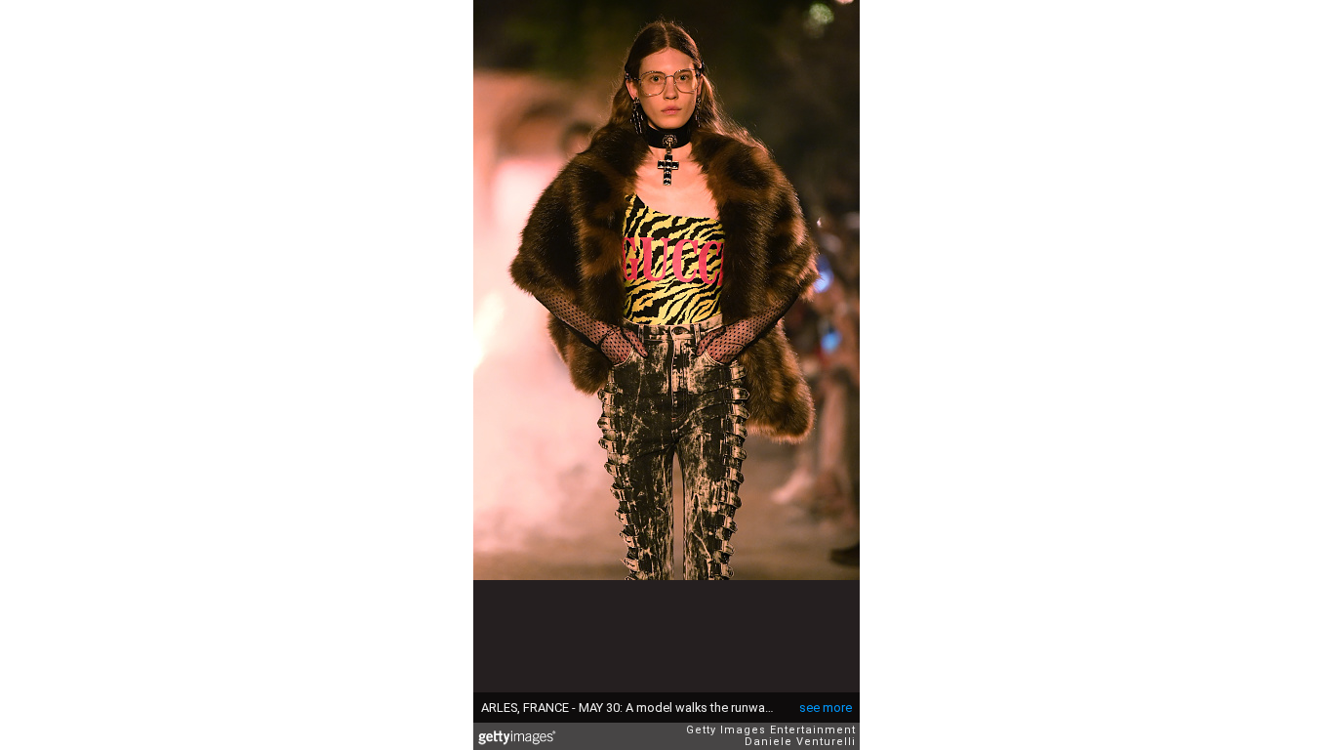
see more (825, 707)
